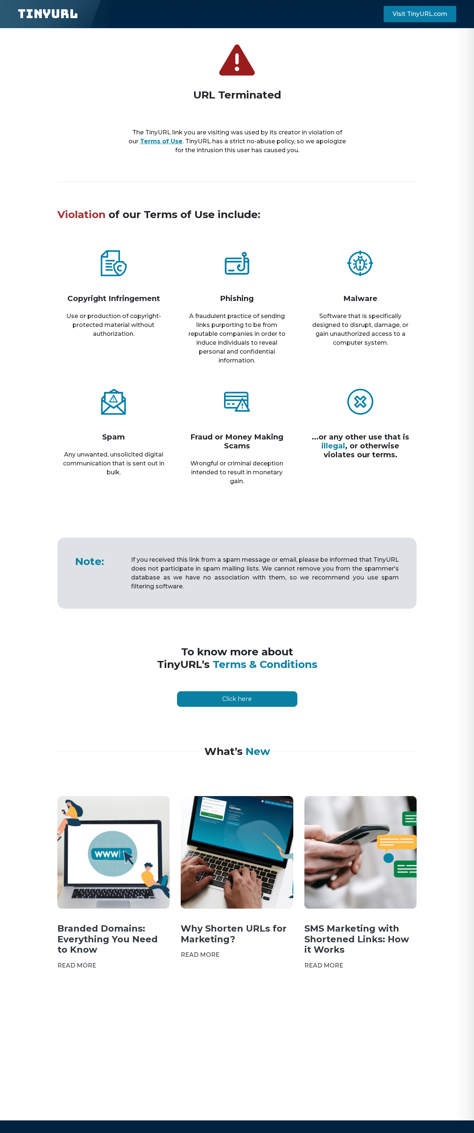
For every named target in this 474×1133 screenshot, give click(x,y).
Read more (76, 965)
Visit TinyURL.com (420, 13)
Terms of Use (161, 141)
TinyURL (48, 14)
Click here (237, 698)
